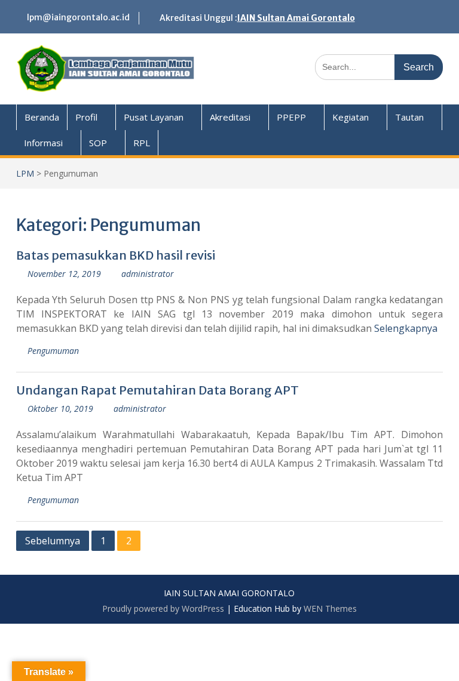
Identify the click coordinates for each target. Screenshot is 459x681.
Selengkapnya (405, 328)
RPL (141, 143)
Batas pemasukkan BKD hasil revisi (115, 255)
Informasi (43, 143)
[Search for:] (379, 66)
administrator (147, 273)
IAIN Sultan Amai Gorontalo (296, 18)
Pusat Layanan (153, 117)
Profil (86, 117)
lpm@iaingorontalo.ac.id (78, 17)
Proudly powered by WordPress (163, 608)
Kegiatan (350, 117)
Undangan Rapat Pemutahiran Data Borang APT (157, 390)
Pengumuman (53, 350)
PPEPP (291, 117)
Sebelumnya (52, 540)
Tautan (409, 117)
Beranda (42, 117)
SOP (98, 143)
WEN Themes (330, 608)
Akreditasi (230, 117)
